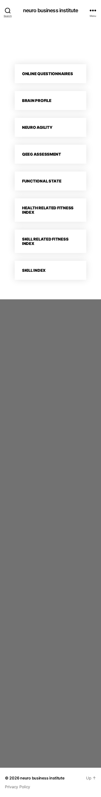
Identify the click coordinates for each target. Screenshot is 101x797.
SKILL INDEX (34, 270)
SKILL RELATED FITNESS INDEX (45, 241)
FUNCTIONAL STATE (42, 181)
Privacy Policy (17, 786)
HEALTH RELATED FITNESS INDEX (48, 210)
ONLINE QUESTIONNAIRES (47, 73)
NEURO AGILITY (37, 127)
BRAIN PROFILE (36, 100)
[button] (50, 73)
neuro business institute (50, 10)
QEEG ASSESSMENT (41, 154)
